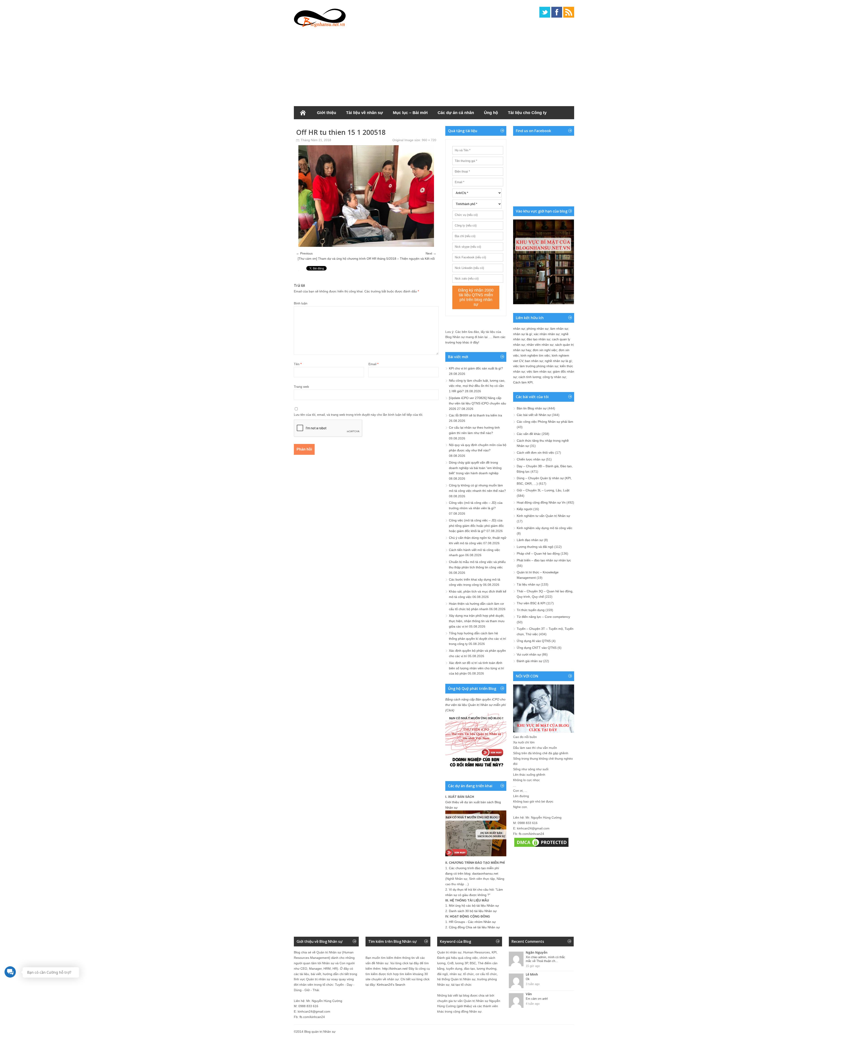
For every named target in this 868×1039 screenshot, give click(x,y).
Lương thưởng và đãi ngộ (535, 547)
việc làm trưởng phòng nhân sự (535, 366)
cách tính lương (530, 377)
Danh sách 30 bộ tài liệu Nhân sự (473, 911)
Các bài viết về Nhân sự (534, 415)
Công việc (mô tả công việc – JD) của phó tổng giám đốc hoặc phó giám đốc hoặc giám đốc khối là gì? (476, 525)
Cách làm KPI (523, 382)
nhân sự (519, 328)
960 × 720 (429, 140)
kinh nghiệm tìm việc (535, 355)
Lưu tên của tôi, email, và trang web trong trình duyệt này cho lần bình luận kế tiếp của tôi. (358, 414)
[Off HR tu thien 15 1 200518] (366, 245)
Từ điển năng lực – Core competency (543, 617)
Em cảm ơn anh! (537, 998)
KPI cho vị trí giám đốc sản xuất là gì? (476, 368)
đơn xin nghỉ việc (545, 350)
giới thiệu (464, 1006)
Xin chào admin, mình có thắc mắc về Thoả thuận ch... (545, 959)
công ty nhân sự (554, 377)
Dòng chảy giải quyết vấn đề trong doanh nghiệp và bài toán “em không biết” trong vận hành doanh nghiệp (475, 468)
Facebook (556, 12)
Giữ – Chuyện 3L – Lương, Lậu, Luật (543, 490)
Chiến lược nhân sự (531, 459)
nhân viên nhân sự (540, 344)
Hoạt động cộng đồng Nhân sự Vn (541, 502)
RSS (568, 12)
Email (373, 364)
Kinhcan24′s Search (391, 984)
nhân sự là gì (522, 334)
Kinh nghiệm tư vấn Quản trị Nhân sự (543, 516)
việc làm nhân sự (539, 371)
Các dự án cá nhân (456, 112)
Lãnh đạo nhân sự (530, 540)
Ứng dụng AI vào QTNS (534, 641)
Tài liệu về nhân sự (364, 112)
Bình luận (300, 303)
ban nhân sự (534, 361)
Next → (431, 253)
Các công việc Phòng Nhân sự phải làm (545, 421)
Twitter (544, 12)
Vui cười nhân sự (529, 654)
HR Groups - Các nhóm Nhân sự (472, 922)
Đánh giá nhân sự (529, 661)
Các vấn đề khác (529, 434)
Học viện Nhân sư (316, 126)
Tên (298, 364)
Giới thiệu (326, 112)
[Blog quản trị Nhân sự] (320, 17)
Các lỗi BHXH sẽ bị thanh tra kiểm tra (475, 415)
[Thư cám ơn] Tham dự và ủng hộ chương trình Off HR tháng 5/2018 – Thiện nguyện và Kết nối (366, 258)
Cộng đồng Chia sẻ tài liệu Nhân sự (474, 927)
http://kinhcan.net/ (395, 968)
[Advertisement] (434, 65)
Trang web (301, 386)
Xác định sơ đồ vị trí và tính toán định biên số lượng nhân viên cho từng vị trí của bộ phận (476, 668)
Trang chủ (303, 112)
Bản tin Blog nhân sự (532, 408)
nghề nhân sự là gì (558, 361)
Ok (528, 979)
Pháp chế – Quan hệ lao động (538, 553)
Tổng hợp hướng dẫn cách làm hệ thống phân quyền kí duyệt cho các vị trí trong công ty (477, 638)
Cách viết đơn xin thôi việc (535, 452)
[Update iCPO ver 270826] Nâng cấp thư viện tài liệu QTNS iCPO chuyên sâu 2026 (477, 403)
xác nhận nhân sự (546, 334)
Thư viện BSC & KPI (531, 603)
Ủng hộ (491, 112)
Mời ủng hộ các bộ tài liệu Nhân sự (474, 905)
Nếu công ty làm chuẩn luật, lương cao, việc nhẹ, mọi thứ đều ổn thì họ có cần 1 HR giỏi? (477, 386)
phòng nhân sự (537, 328)
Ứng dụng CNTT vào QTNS (537, 647)
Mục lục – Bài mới (410, 112)
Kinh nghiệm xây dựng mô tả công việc (544, 528)
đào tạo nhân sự (538, 339)
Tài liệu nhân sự (528, 584)
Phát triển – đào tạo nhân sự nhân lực (544, 560)
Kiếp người (524, 509)
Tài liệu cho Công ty (527, 112)
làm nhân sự (559, 328)
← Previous (304, 253)
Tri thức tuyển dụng (531, 610)
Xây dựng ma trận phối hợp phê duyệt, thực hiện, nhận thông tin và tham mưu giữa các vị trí (477, 621)
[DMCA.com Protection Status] (541, 847)
